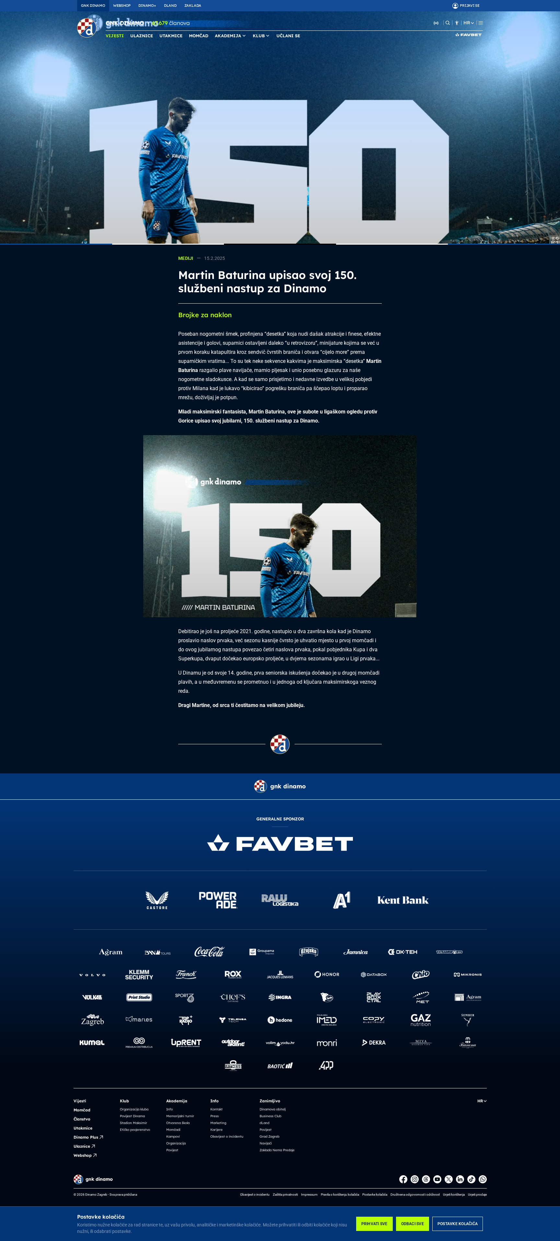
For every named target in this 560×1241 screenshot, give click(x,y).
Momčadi (173, 1130)
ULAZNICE (141, 35)
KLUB (259, 35)
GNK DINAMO (93, 5)
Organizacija (176, 1143)
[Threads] (426, 1179)
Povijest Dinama (132, 1116)
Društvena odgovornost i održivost (415, 1194)
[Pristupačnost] (457, 23)
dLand (264, 1123)
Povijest (172, 1150)
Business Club (270, 1116)
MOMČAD (198, 35)
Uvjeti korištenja (454, 1194)
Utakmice (83, 1128)
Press (214, 1116)
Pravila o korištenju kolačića (340, 1194)
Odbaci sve (412, 1224)
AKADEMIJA (228, 35)
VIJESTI (115, 35)
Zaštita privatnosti (285, 1194)
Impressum (309, 1194)
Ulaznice (82, 1146)
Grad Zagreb (269, 1136)
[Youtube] (437, 1179)
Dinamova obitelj (273, 1109)
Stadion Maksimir (133, 1123)
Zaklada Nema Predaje (277, 1150)
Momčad (82, 1110)
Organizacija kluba (134, 1109)
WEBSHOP (122, 5)
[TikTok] (471, 1179)
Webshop (83, 1155)
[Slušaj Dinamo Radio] (436, 23)
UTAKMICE (170, 35)
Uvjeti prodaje (477, 1194)
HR (466, 23)
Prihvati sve (374, 1224)
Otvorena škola (178, 1123)
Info (169, 1109)
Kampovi (173, 1136)
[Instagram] (415, 1179)
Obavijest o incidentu (226, 1136)
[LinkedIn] (460, 1179)
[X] (449, 1179)
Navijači (266, 1143)
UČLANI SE (288, 35)
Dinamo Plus (86, 1137)
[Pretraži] (448, 23)
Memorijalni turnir (180, 1116)
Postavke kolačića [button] (374, 1194)
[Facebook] (403, 1179)
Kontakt (216, 1109)
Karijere (216, 1130)
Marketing (218, 1123)
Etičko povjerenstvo (135, 1130)
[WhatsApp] (483, 1179)
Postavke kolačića (458, 1224)
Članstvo (82, 1119)
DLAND (170, 5)
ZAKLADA (192, 5)
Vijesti (80, 1100)
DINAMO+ (147, 5)
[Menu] (481, 23)
